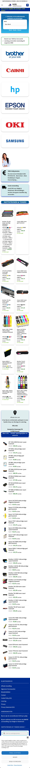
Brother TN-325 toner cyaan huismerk (6, 301)
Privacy (3, 704)
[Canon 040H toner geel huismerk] (22, 213)
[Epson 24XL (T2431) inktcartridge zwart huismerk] (7, 382)
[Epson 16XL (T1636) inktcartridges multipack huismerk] (7, 321)
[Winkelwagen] (27, 5)
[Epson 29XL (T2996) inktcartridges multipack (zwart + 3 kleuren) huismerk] (22, 382)
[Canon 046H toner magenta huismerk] (22, 262)
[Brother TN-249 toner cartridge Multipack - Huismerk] (7, 213)
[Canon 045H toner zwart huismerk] (22, 291)
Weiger (15, 757)
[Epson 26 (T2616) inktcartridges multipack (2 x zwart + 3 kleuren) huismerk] (22, 321)
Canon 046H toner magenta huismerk (22, 271)
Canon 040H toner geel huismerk (22, 222)
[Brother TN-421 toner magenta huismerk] (22, 353)
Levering (3, 701)
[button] (27, 737)
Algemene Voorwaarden (8, 689)
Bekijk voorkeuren (15, 761)
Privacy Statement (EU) (8, 707)
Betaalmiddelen (5, 692)
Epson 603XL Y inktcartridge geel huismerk (7, 363)
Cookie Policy (10, 765)
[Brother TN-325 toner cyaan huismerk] (7, 291)
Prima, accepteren (15, 753)
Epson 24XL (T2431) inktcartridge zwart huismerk (7, 392)
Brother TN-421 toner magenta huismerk (21, 363)
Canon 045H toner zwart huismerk (22, 300)
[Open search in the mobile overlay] (15, 733)
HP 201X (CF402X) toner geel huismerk (6, 272)
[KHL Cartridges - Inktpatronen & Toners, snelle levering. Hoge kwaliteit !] (15, 5)
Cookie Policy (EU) (6, 698)
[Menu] (2, 5)
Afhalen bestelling (6, 686)
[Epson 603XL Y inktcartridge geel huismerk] (7, 353)
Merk (5, 21)
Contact (3, 695)
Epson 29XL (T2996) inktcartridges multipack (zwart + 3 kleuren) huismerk (22, 393)
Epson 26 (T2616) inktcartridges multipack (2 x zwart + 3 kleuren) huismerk (21, 332)
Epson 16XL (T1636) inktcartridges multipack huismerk (7, 331)
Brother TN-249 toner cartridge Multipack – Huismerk (6, 223)
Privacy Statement (18, 765)
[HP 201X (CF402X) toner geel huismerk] (7, 262)
